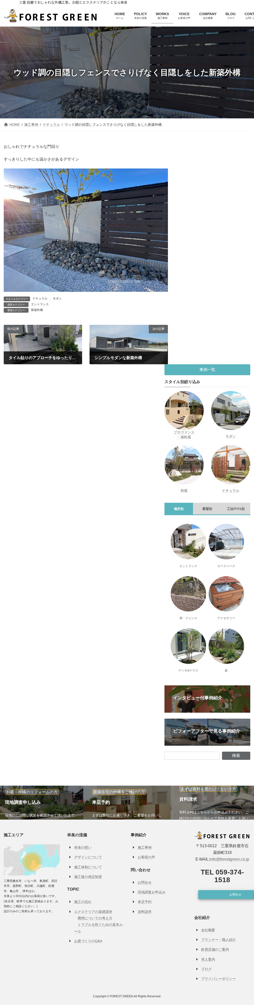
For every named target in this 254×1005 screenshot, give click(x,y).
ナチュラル (39, 298)
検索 (236, 755)
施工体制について (88, 867)
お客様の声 (146, 857)
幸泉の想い (83, 848)
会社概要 (208, 930)
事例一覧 (207, 370)
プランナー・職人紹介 (218, 940)
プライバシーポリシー (218, 979)
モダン (57, 298)
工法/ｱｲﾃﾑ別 (236, 509)
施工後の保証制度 (88, 877)
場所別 (179, 509)
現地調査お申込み (151, 892)
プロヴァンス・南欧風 (184, 435)
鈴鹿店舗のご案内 (215, 950)
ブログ (206, 969)
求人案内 (208, 959)
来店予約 (145, 902)
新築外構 (37, 310)
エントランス (40, 304)
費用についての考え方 (95, 918)
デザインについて (88, 857)
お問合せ (145, 882)
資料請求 (145, 912)
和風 (184, 491)
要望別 (207, 509)
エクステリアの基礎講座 (93, 912)
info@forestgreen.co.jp (229, 859)
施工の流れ (83, 902)
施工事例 (145, 848)
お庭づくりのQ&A (88, 941)
